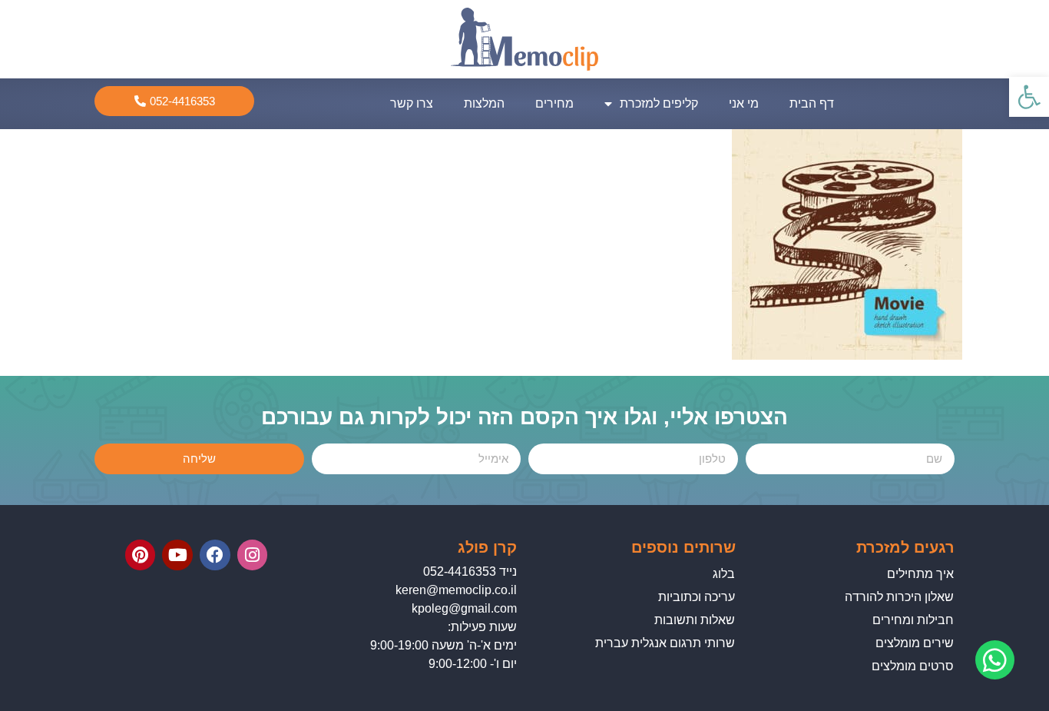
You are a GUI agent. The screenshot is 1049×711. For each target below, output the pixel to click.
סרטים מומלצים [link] (913, 666)
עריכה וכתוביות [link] (696, 596)
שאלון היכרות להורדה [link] (899, 596)
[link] (1029, 97)
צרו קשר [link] (411, 103)
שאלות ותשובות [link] (694, 619)
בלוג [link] (724, 573)
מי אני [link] (744, 103)
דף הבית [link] (811, 103)
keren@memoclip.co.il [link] (456, 589)
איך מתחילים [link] (920, 573)
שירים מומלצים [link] (914, 643)
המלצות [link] (484, 103)
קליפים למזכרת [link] (659, 103)
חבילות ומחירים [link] (913, 619)
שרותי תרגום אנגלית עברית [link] (665, 643)
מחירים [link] (554, 103)
